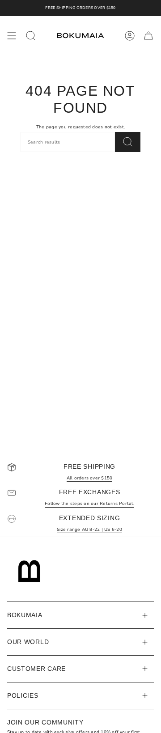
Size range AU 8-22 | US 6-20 (89, 529)
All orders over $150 (90, 478)
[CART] (148, 35)
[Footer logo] (29, 571)
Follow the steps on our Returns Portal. (89, 503)
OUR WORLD (28, 641)
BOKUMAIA (24, 615)
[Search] (127, 142)
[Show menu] (12, 35)
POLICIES (22, 695)
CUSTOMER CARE (36, 668)
